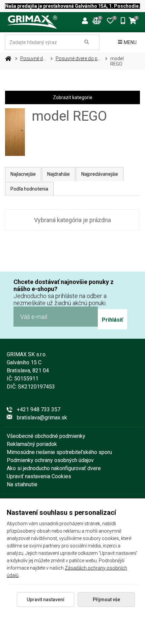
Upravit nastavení (45, 599)
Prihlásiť (112, 320)
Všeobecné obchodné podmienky (46, 436)
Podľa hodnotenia (29, 189)
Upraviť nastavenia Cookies (39, 476)
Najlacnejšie (23, 174)
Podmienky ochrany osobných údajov (50, 460)
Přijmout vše (106, 599)
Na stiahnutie (22, 484)
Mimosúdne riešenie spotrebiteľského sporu (59, 452)
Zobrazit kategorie (72, 97)
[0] (110, 20)
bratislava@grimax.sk (42, 417)
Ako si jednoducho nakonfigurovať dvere (54, 468)
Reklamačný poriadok (32, 444)
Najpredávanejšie (99, 174)
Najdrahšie (58, 174)
